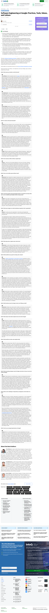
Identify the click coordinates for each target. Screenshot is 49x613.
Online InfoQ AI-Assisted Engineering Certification (17, 593)
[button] (41, 27)
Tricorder (10, 326)
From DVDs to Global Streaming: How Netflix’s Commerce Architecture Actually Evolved (24, 534)
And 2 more (16, 26)
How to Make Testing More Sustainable (40, 530)
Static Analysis (28, 493)
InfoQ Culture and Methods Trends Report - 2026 (6, 501)
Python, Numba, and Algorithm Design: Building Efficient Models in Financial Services (8, 538)
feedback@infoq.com (4, 608)
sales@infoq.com (14, 608)
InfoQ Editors (3, 590)
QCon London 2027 (18, 601)
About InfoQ (3, 591)
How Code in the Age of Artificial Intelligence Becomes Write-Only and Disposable (41, 537)
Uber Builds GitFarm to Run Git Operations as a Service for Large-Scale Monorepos (28, 505)
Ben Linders (4, 21)
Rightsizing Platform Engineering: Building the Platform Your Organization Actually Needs (40, 533)
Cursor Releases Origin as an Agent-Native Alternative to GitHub (27, 508)
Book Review (26, 490)
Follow (30, 24)
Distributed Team (17, 493)
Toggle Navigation (2, 1)
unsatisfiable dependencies (7, 412)
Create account (2, 580)
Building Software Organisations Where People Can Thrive (6, 509)
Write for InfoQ (3, 588)
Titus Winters (5, 24)
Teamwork (16, 490)
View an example (42, 21)
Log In (2, 582)
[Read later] (6, 29)
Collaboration (26, 488)
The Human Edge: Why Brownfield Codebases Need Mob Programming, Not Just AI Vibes (27, 511)
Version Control (18, 488)
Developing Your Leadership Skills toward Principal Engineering (6, 503)
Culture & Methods (4, 10)
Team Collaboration (10, 488)
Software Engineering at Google (10, 58)
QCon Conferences (3, 585)
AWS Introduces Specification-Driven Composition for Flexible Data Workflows (27, 501)
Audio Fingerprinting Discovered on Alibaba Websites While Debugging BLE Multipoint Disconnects (8, 534)
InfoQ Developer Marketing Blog (3, 598)
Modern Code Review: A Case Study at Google (14, 258)
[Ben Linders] (1, 21)
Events (2, 587)
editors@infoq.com (24, 608)
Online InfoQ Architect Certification (17, 584)
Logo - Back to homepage (5, 1)
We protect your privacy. (39, 29)
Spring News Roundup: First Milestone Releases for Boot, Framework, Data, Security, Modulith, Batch (28, 514)
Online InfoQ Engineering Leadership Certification (17, 588)
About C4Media (3, 593)
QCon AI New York (18, 599)
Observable (27, 87)
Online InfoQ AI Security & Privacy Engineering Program (18, 580)
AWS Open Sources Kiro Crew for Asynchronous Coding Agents (7, 531)
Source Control (10, 490)
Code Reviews (9, 493)
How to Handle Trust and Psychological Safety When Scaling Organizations (6, 506)
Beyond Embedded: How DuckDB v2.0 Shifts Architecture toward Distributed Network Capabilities (27, 519)
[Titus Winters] (1, 24)
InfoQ (22, 493)
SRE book (3, 87)
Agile (21, 490)
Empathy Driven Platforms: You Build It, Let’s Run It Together (6, 512)
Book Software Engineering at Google (25, 66)
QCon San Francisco (18, 596)
